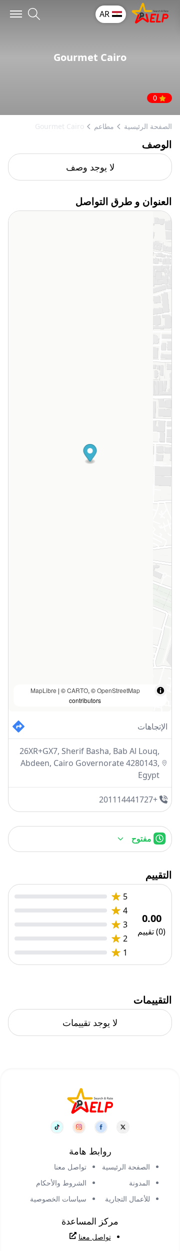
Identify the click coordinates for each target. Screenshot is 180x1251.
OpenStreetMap (118, 690)
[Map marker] (90, 454)
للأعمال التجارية (127, 1199)
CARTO (77, 690)
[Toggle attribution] (160, 690)
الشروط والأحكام (61, 1183)
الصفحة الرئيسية (148, 126)
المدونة (139, 1183)
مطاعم (104, 126)
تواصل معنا (70, 1167)
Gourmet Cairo (59, 126)
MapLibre (43, 690)
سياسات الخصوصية (58, 1199)
